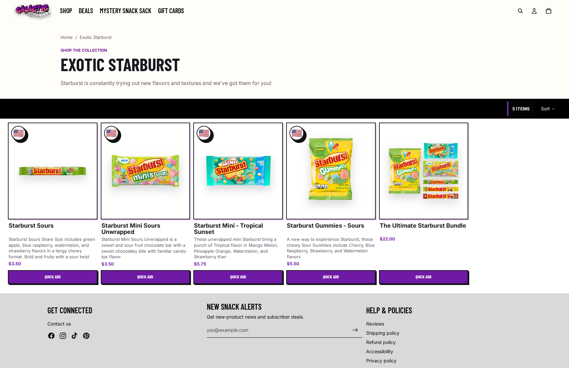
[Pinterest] (86, 336)
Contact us (59, 323)
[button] (548, 108)
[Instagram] (63, 336)
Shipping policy (382, 333)
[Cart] (548, 11)
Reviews (375, 323)
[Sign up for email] (355, 330)
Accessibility (379, 351)
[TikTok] (74, 336)
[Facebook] (51, 336)
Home (67, 37)
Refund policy (381, 342)
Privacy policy (381, 360)
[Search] (520, 11)
